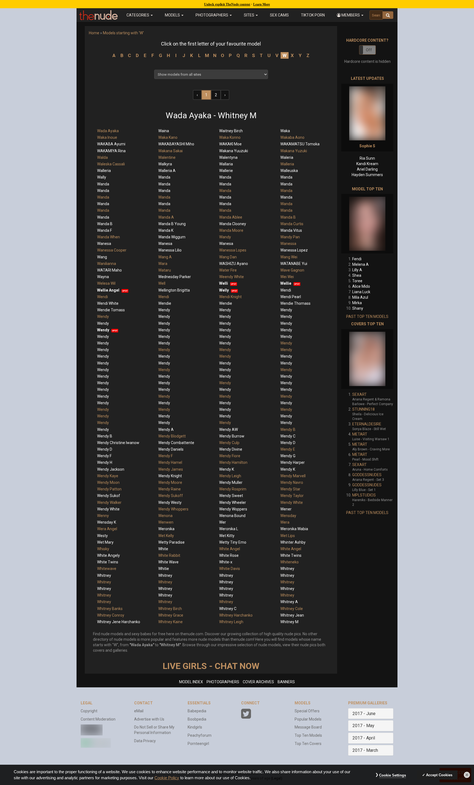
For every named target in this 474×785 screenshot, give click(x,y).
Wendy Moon (108, 482)
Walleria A (167, 170)
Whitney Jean (292, 615)
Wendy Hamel (170, 462)
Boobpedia (197, 719)
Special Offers (307, 711)
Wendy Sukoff (170, 495)
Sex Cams (279, 15)
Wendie (164, 303)
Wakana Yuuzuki (233, 151)
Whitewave (106, 568)
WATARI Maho (109, 270)
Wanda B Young (172, 224)
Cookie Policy (166, 778)
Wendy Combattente (176, 442)
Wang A (165, 257)
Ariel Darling (367, 169)
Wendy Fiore (229, 456)
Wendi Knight (230, 297)
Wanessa (288, 243)
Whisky (103, 549)
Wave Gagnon (292, 270)
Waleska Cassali (111, 164)
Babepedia (197, 711)
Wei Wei (287, 277)
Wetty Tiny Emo (232, 542)
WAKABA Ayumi (111, 144)
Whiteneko (289, 562)
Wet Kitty (227, 535)
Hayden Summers (367, 175)
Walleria (287, 164)
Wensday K (106, 522)
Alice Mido (361, 286)
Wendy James (170, 469)
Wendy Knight (170, 476)
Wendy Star (290, 489)
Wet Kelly (166, 535)
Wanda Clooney (232, 224)
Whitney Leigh (231, 622)
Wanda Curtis (291, 224)
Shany (357, 308)
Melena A (360, 264)
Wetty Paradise (171, 542)
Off (369, 50)
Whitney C (227, 608)
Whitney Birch (170, 608)
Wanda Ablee (230, 217)
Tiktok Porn (313, 15)
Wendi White (108, 303)
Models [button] (173, 15)
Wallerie (226, 170)
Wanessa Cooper (111, 250)
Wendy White (291, 502)
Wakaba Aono (292, 137)
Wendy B (287, 429)
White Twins (290, 555)
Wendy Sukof (108, 495)
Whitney (287, 568)
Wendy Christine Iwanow (118, 442)
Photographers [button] (212, 15)
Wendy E (287, 449)
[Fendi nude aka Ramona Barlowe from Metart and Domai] (367, 224)
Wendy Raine (169, 489)
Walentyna (228, 157)
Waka (285, 131)
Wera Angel (107, 529)
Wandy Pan (290, 237)
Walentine (167, 157)
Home (94, 33)
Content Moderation (98, 719)
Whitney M (289, 622)
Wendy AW (228, 429)
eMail (138, 711)
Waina (163, 131)
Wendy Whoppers (173, 509)
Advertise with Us (149, 719)
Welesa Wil (106, 283)
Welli (223, 283)
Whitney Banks (110, 608)
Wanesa (104, 243)
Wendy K (226, 469)
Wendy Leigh (230, 476)
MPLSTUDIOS (364, 495)
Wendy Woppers (233, 509)
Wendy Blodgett (172, 436)
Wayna (103, 277)
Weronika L (228, 529)
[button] (350, 15)
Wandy (225, 237)
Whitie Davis (229, 568)
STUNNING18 (363, 409)
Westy (102, 535)
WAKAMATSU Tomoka (300, 144)
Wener (286, 509)
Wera (284, 522)
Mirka (357, 303)
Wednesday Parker (174, 277)
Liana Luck (361, 292)
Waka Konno (230, 137)
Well (161, 283)
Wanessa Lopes (232, 250)
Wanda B (288, 217)
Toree (357, 281)
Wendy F (104, 456)
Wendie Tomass (111, 310)
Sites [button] (249, 15)
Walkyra (165, 164)
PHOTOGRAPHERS (223, 682)
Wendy (164, 310)
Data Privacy (145, 741)
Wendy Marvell (293, 476)
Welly (224, 290)
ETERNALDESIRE (366, 424)
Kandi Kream (367, 164)
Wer (222, 522)
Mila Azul (360, 297)
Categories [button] (138, 15)
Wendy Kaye (107, 476)
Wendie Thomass (295, 303)
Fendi (357, 259)
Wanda (164, 177)
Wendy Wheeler (232, 502)
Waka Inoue (107, 137)
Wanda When (108, 237)
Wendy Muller (230, 482)
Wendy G (287, 456)
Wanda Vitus (291, 230)
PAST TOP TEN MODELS (367, 316)
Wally (101, 177)
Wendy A (166, 429)
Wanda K (165, 230)
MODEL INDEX (191, 682)
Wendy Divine (230, 449)
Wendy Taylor (292, 495)
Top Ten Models (308, 735)
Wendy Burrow (231, 436)
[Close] (467, 775)
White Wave (168, 562)
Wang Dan (228, 257)
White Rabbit (169, 555)
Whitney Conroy (110, 615)
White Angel (229, 549)
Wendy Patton (109, 489)
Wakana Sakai (170, 151)
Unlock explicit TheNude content (227, 4)
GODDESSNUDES (367, 475)
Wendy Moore (170, 482)
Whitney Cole (291, 608)
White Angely (108, 555)
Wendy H (104, 462)
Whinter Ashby (293, 542)
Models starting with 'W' (123, 33)
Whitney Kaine (170, 622)
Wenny (103, 515)
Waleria (286, 157)
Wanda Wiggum (171, 237)
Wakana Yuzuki (293, 151)
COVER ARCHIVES (258, 682)
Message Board (308, 727)
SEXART (359, 394)
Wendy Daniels (171, 449)
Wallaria (226, 164)
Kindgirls (195, 727)
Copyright (89, 711)
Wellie (285, 283)
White (163, 549)
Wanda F (104, 230)
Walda (102, 157)
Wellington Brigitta (174, 290)
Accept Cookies (439, 775)
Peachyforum (199, 735)
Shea (356, 275)
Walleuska (289, 170)
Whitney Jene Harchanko (118, 622)
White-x (225, 562)
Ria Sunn (367, 158)
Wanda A (166, 217)
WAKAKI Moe (230, 144)
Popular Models (308, 719)
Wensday (288, 515)
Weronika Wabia (294, 529)
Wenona (165, 515)
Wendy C (287, 436)
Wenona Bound (232, 515)
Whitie (163, 568)
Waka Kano (167, 137)
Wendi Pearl (290, 297)
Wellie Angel (108, 290)
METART (359, 434)
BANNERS (286, 682)
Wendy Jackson (110, 469)
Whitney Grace (170, 615)
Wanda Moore (231, 230)
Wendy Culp (229, 442)
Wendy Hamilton (233, 462)
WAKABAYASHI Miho (176, 144)
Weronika (166, 529)
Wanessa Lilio (170, 250)
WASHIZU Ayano (233, 263)
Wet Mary (105, 542)
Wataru (164, 270)
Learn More (261, 4)
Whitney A (289, 602)
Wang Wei (288, 257)
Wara (162, 263)
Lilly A (357, 270)
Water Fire (228, 270)
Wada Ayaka (108, 131)
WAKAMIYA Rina (111, 151)
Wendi (285, 290)
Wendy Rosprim (232, 489)
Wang (102, 257)
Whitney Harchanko (236, 615)
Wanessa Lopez (294, 250)
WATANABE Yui (293, 263)
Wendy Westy (170, 502)
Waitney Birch (231, 131)
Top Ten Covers (308, 743)
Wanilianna (106, 263)
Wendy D (287, 442)
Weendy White (231, 277)
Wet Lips (287, 535)
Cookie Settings (392, 775)
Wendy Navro (291, 482)
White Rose (229, 555)
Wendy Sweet (231, 495)
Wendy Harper (292, 462)
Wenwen (165, 522)
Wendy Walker (109, 502)
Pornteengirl (198, 743)
